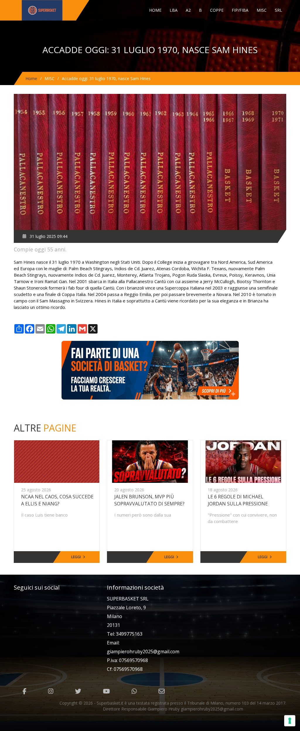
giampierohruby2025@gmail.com (143, 651)
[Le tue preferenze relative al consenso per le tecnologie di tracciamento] (289, 720)
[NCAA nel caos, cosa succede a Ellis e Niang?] (56, 461)
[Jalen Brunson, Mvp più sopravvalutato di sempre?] (149, 461)
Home (155, 10)
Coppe (217, 10)
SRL (278, 10)
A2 (188, 10)
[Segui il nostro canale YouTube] (106, 691)
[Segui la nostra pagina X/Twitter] (78, 691)
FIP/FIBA (240, 10)
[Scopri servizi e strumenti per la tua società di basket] (150, 370)
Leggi (76, 556)
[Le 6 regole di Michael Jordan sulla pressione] (243, 461)
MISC (262, 10)
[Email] (161, 691)
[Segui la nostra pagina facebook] (24, 691)
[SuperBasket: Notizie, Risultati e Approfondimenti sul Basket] (54, 10)
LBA (174, 10)
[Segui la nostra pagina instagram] (50, 691)
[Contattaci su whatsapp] (134, 691)
